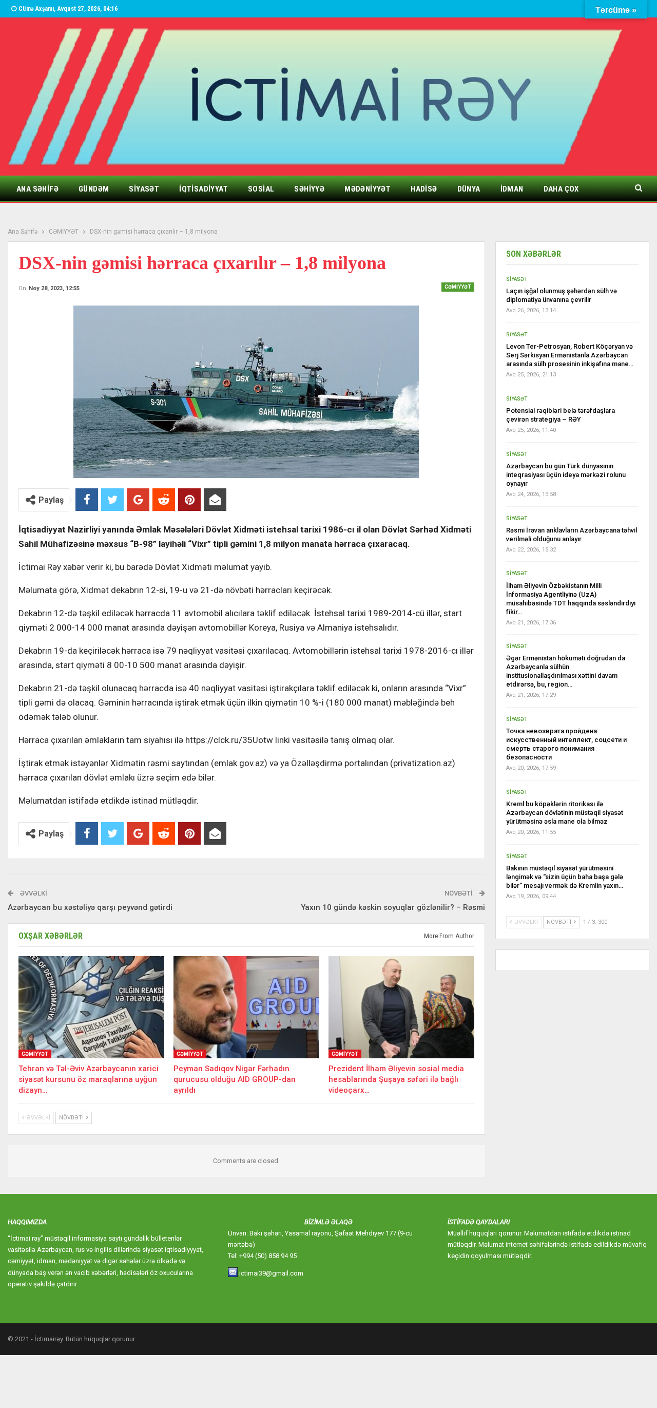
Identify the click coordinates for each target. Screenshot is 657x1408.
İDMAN (512, 189)
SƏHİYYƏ (309, 189)
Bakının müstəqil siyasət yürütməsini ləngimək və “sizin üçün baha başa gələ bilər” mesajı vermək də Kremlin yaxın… (564, 876)
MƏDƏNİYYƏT (367, 189)
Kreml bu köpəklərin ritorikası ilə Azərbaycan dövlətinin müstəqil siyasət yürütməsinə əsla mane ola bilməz (564, 812)
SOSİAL (261, 189)
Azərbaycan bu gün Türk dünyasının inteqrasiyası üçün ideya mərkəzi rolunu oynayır (566, 474)
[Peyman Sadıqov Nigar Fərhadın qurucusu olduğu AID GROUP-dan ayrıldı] (246, 1007)
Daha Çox (561, 189)
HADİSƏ (424, 189)
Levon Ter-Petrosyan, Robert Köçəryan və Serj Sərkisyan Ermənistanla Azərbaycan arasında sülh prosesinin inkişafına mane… (569, 355)
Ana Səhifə (37, 189)
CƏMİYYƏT (458, 287)
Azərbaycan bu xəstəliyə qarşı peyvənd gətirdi (90, 907)
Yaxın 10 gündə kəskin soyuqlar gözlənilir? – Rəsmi (393, 907)
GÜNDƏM (94, 189)
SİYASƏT (144, 189)
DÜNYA (468, 189)
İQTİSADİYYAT (203, 189)
